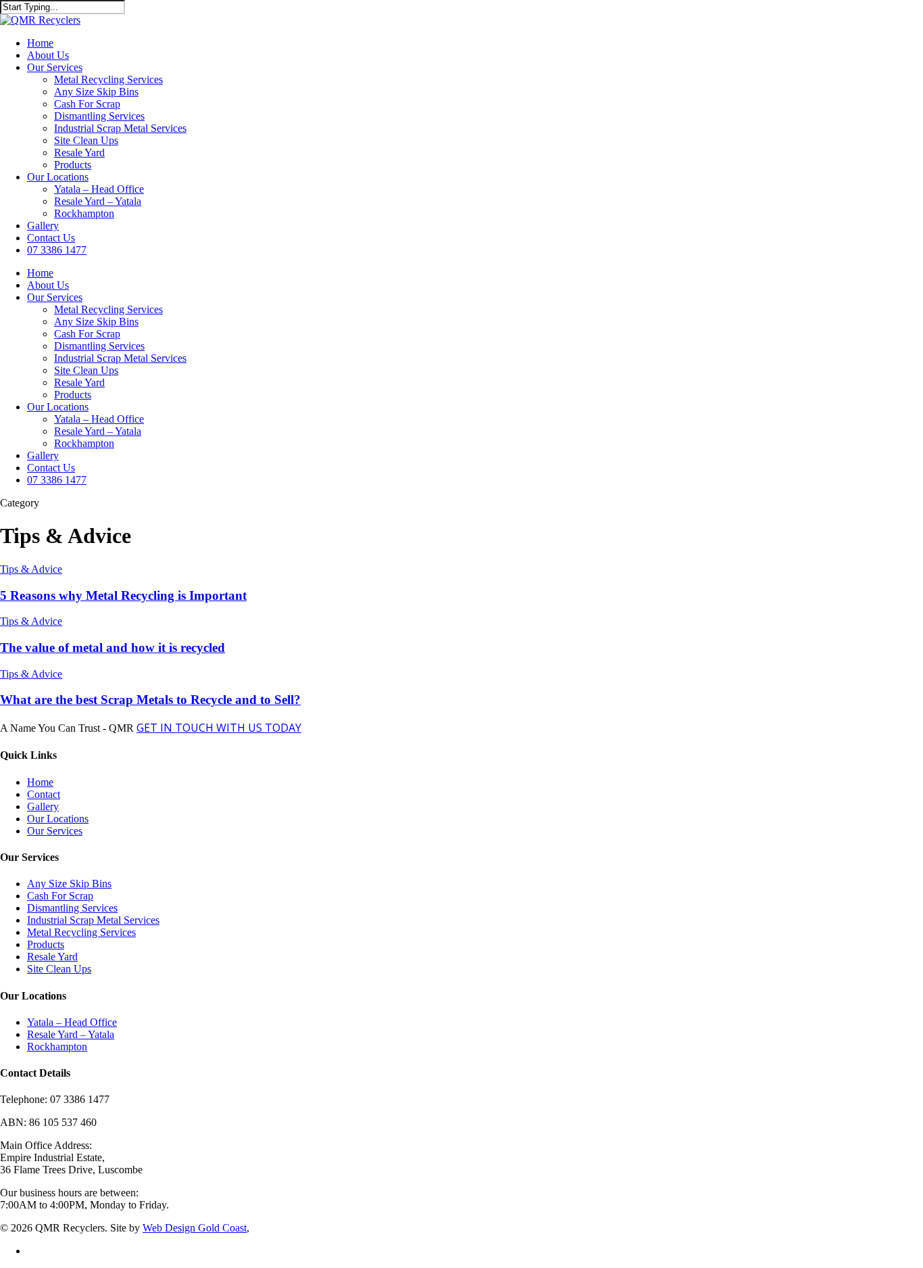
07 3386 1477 (56, 250)
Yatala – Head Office (99, 189)
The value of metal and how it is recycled (112, 647)
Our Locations (58, 177)
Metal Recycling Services (108, 79)
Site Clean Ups (86, 140)
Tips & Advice (31, 569)
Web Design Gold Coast (195, 1228)
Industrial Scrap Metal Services (120, 128)
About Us (48, 55)
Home (40, 43)
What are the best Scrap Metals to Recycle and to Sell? (150, 699)
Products (72, 164)
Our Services (54, 67)
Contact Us (51, 237)
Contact (43, 794)
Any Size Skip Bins (96, 91)
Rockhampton (84, 213)
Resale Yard (79, 152)
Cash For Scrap (87, 104)
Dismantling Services (99, 116)
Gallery (43, 225)
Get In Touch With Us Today (218, 727)
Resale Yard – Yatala (97, 201)
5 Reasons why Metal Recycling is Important (123, 595)
